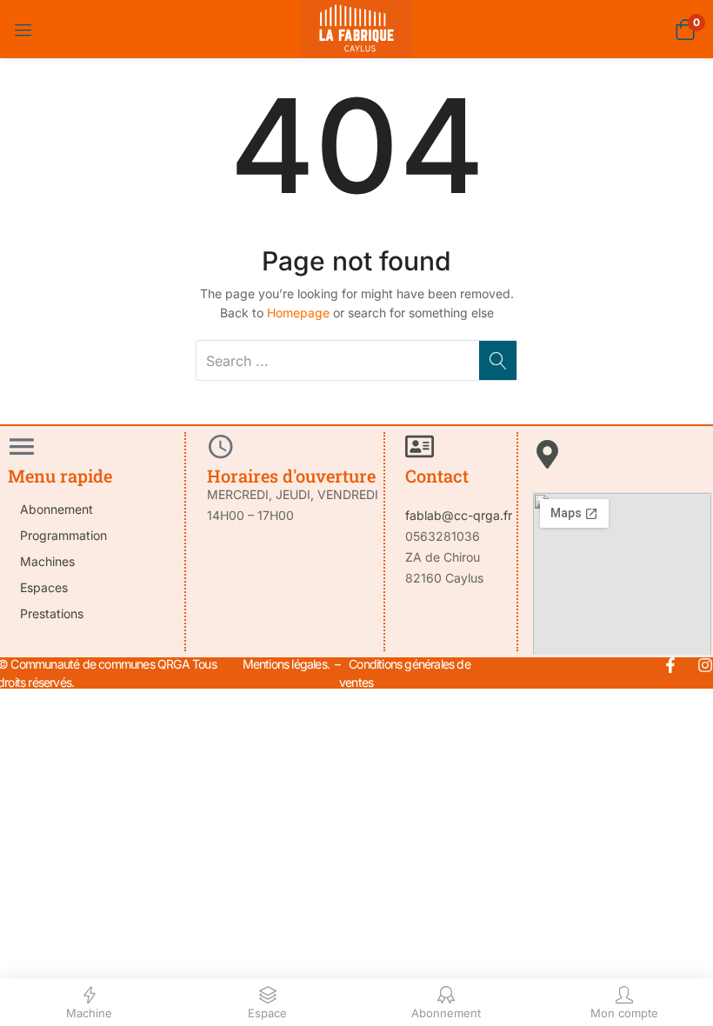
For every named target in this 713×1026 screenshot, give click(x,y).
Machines (47, 561)
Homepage (298, 312)
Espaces (44, 587)
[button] (685, 29)
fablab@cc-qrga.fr (458, 515)
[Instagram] (705, 665)
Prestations (51, 613)
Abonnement (56, 509)
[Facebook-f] (670, 665)
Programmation (63, 535)
